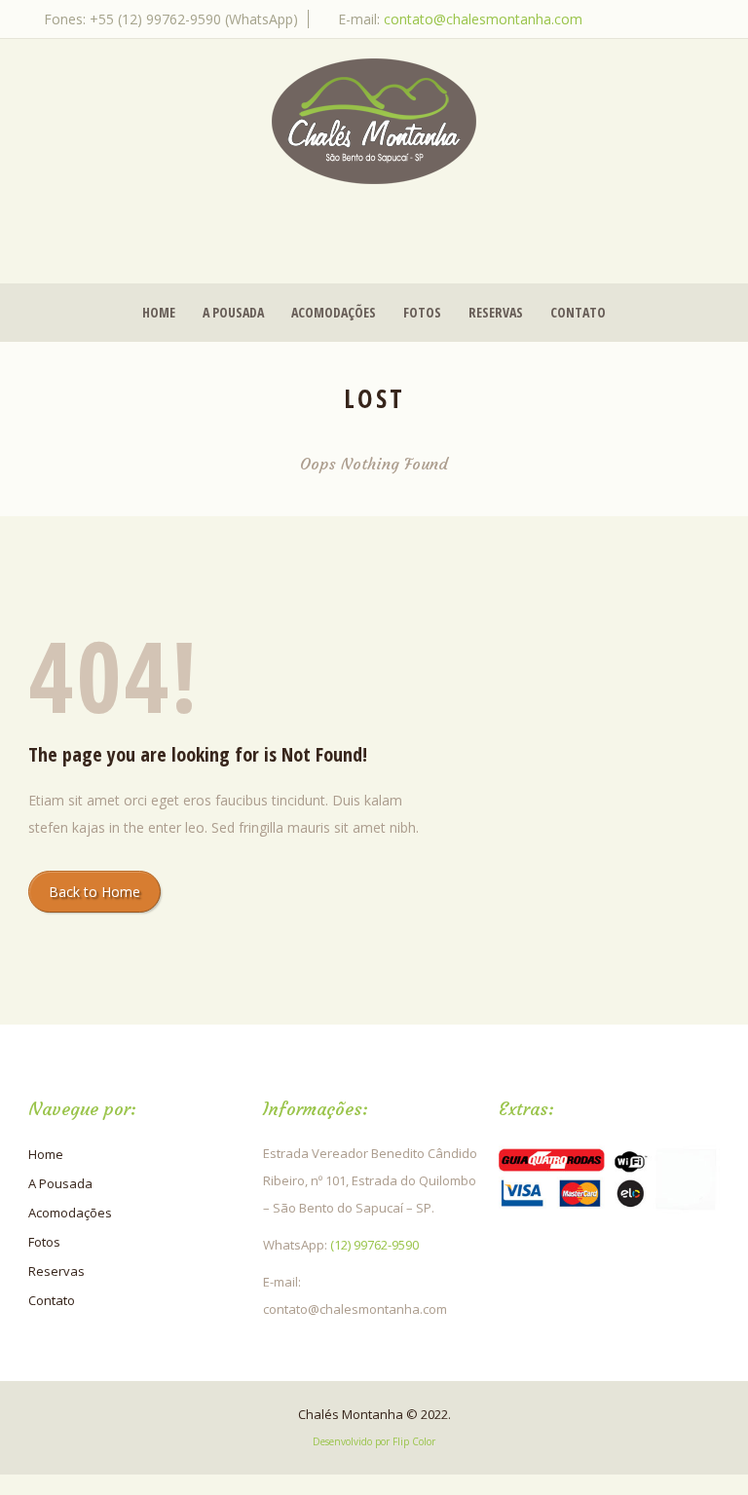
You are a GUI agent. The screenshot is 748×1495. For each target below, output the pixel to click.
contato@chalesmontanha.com (483, 19)
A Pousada (233, 312)
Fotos (422, 312)
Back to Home (94, 891)
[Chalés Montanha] (374, 121)
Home (158, 312)
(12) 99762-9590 (374, 1244)
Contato (578, 312)
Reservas (495, 312)
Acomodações (333, 312)
